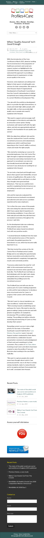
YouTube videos (30, 344)
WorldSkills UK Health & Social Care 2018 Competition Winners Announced (22, 482)
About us (15, 1)
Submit (10, 526)
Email (9, 505)
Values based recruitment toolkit (23, 52)
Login (16, 2)
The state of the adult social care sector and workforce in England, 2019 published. (26, 392)
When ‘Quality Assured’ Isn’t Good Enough (21, 42)
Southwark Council (23, 50)
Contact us (10, 2)
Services (8, 1)
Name (9, 498)
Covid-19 (21, 2)
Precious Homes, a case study (27, 401)
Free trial (27, 1)
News (33, 1)
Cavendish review (14, 50)
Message (10, 513)
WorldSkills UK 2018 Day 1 (17, 487)
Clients (21, 1)
